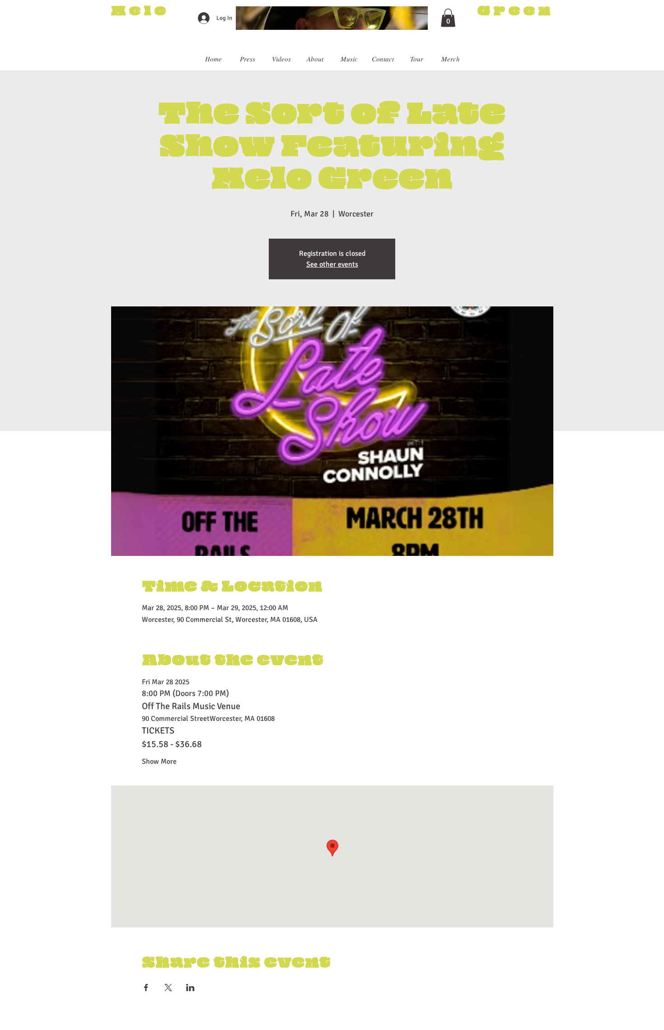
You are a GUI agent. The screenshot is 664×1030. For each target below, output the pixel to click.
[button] (448, 18)
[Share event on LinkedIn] (190, 987)
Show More (159, 761)
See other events (332, 264)
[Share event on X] (168, 987)
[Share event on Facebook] (146, 987)
